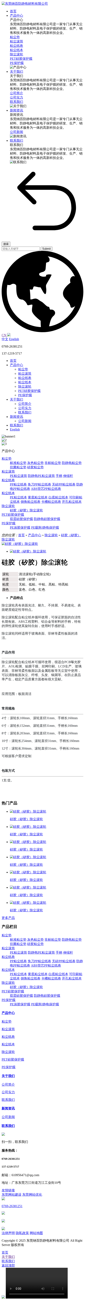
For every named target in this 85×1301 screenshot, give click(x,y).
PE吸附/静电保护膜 (45, 527)
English (14, 339)
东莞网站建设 (11, 1194)
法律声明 (8, 1233)
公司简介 (24, 403)
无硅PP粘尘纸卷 (64, 484)
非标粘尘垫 (53, 463)
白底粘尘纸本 (58, 497)
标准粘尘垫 (18, 463)
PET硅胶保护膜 (29, 391)
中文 (5, 339)
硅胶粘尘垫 (35, 467)
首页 (13, 360)
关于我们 (16, 399)
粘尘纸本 (24, 382)
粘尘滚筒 (24, 373)
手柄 (59, 476)
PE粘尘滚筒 (18, 476)
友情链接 (8, 1190)
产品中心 (16, 365)
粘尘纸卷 (24, 378)
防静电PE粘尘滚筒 (41, 476)
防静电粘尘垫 (72, 463)
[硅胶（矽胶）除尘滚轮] (20, 543)
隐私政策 (22, 1233)
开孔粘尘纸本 (72, 501)
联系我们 (24, 412)
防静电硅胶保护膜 (47, 519)
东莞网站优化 (32, 1194)
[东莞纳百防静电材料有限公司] (25, 3)
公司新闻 (24, 421)
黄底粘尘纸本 (38, 497)
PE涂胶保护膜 (20, 527)
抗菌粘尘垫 (18, 467)
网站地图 (36, 1233)
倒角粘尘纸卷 (30, 501)
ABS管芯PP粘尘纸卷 (46, 488)
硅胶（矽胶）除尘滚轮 (26, 510)
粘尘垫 (23, 369)
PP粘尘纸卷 (18, 484)
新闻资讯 (16, 416)
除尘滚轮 (24, 386)
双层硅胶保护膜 (21, 519)
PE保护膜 (25, 395)
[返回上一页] (46, 236)
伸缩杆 (68, 476)
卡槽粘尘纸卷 (51, 501)
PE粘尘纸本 (18, 497)
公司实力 (24, 408)
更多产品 (8, 918)
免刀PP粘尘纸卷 (39, 484)
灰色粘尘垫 (35, 463)
